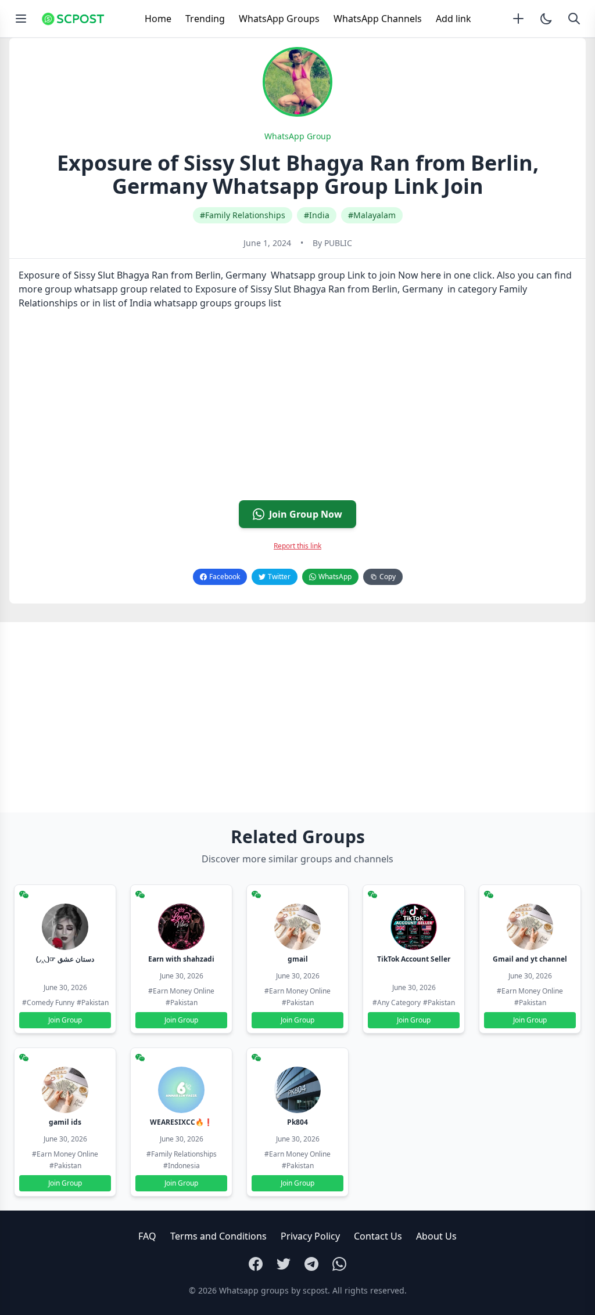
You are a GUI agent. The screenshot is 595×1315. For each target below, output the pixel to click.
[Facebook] (256, 1264)
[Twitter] (284, 1264)
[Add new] (518, 18)
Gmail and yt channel (530, 959)
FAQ (147, 1236)
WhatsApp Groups (279, 18)
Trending (205, 18)
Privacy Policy (310, 1236)
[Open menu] (21, 18)
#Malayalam (372, 215)
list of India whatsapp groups (167, 303)
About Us (436, 1236)
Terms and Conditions (218, 1236)
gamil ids (65, 1122)
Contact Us (378, 1236)
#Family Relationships (242, 215)
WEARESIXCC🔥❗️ (181, 1122)
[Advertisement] (297, 409)
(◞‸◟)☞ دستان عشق (65, 959)
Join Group (65, 1020)
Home (158, 18)
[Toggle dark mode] (546, 18)
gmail (298, 959)
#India (316, 215)
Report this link (297, 546)
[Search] (574, 18)
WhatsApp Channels (378, 18)
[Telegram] (311, 1264)
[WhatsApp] (339, 1264)
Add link (453, 18)
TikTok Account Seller (413, 959)
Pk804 (297, 1122)
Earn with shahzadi (181, 959)
